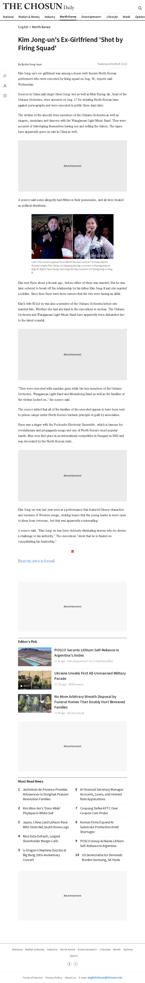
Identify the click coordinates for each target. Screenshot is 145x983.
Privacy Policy (53, 977)
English (23, 27)
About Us (70, 977)
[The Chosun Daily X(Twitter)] (76, 964)
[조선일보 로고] (38, 6)
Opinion (128, 949)
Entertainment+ (87, 949)
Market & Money (34, 949)
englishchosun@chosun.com (105, 977)
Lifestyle (105, 949)
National (17, 949)
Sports (74, 955)
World (117, 949)
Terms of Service (32, 977)
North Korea (41, 27)
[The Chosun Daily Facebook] (70, 964)
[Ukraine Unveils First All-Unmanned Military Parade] (34, 680)
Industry (52, 949)
